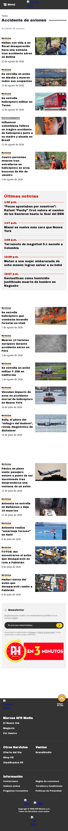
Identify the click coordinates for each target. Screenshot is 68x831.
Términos (32, 632)
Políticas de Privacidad (49, 791)
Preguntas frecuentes (15, 791)
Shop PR (8, 757)
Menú (11, 4)
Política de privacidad (46, 632)
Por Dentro (10, 733)
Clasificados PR (13, 762)
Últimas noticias (21, 196)
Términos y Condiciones (49, 786)
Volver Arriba (60, 704)
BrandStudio (44, 752)
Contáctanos (10, 781)
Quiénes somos (11, 786)
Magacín (9, 728)
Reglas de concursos (47, 781)
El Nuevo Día (11, 723)
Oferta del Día (12, 752)
